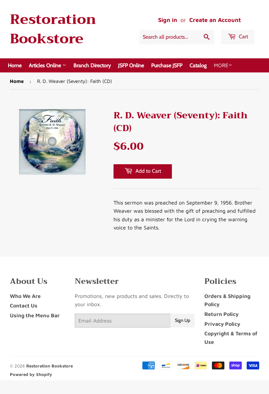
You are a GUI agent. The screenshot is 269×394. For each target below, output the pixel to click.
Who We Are (25, 296)
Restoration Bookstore (53, 29)
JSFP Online (131, 65)
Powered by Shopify (31, 374)
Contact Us (23, 305)
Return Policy (221, 314)
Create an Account (215, 19)
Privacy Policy (222, 324)
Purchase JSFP (166, 65)
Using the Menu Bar (35, 315)
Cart (243, 36)
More (221, 65)
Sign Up (182, 320)
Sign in (167, 19)
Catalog (198, 65)
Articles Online (45, 65)
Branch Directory (92, 65)
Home (15, 65)
